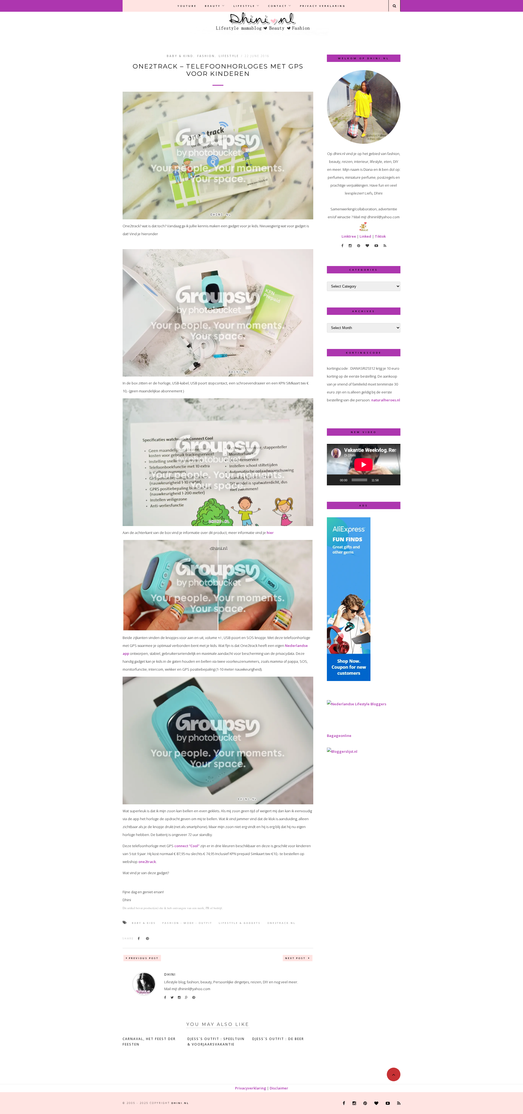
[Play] (334, 480)
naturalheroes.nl (385, 400)
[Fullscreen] (393, 480)
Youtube (187, 6)
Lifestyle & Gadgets (240, 923)
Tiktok (380, 236)
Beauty (213, 6)
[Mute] (384, 480)
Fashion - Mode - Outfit (187, 923)
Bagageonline (339, 735)
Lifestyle (244, 6)
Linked (365, 236)
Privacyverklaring (250, 1088)
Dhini (170, 974)
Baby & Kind (180, 56)
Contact (277, 6)
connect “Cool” (186, 845)
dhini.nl (180, 1103)
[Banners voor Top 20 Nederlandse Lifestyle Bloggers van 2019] (356, 703)
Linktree (349, 236)
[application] (363, 464)
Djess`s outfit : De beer (278, 1039)
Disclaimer (279, 1088)
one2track (147, 861)
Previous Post (144, 958)
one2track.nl (281, 923)
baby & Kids (144, 923)
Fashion (206, 56)
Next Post (296, 958)
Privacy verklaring (323, 6)
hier (270, 532)
